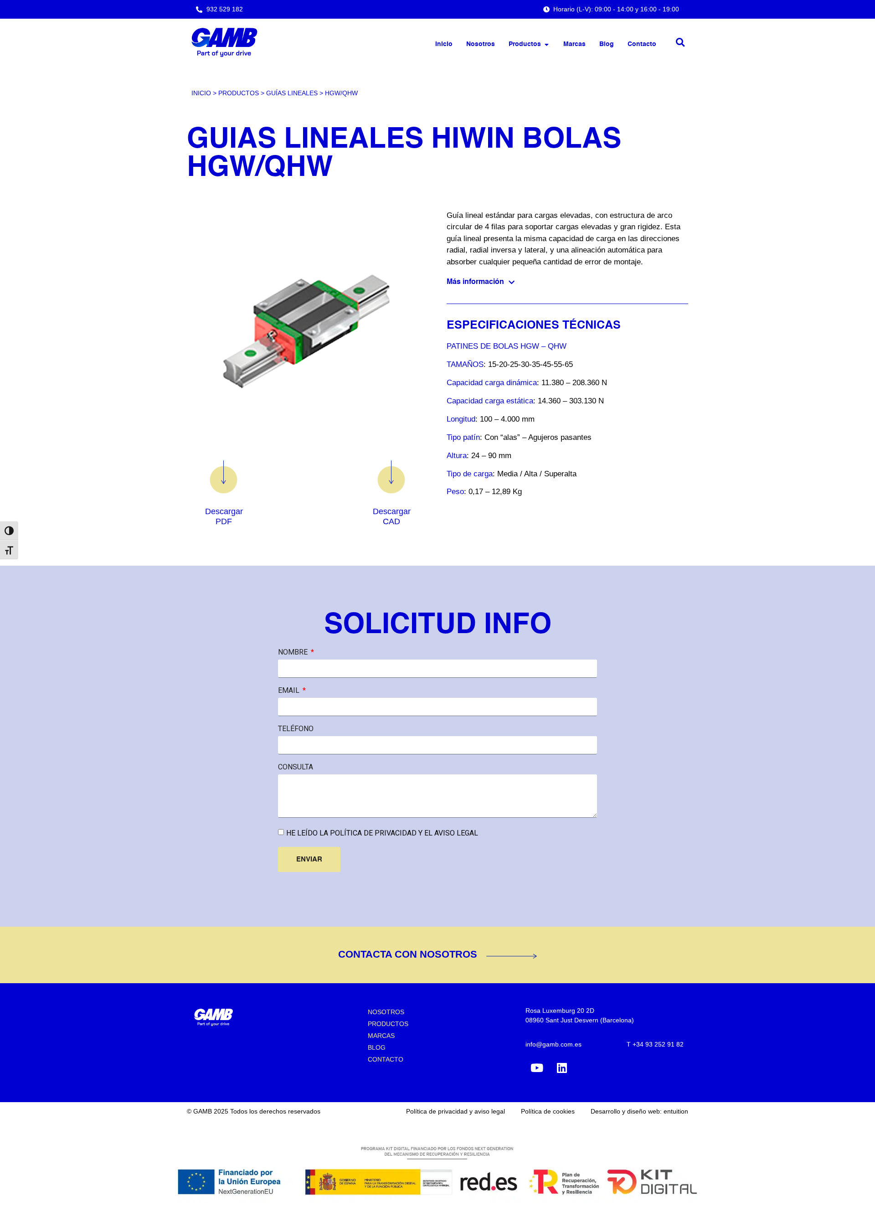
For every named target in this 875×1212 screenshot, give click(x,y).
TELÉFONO (296, 728)
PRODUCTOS (388, 1023)
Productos (238, 93)
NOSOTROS (386, 1012)
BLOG (377, 1047)
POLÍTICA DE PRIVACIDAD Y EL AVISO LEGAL (403, 833)
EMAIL (289, 690)
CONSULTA (295, 767)
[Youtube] (536, 1068)
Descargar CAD (392, 516)
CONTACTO (385, 1059)
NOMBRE (293, 652)
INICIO (201, 93)
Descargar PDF (224, 516)
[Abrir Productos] (546, 44)
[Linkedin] (562, 1068)
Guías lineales (292, 93)
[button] (680, 43)
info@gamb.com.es (553, 1044)
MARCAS (381, 1035)
